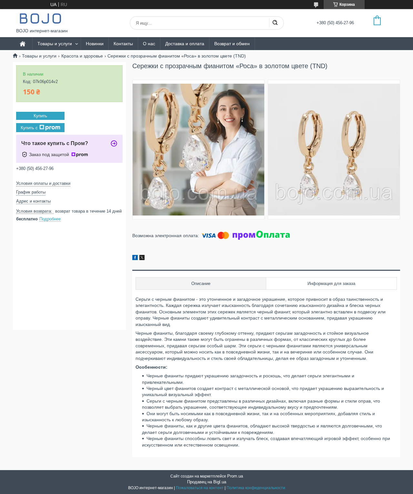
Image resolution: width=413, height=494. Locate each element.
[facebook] (135, 258)
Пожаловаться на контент (200, 488)
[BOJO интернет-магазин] (40, 18)
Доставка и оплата (184, 43)
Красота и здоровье (82, 55)
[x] (142, 258)
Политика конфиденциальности (256, 488)
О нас (149, 43)
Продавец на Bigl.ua (206, 481)
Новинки (95, 43)
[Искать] (275, 22)
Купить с (29, 127)
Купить (40, 115)
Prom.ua (235, 476)
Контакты (123, 43)
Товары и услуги (54, 43)
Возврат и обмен (232, 43)
